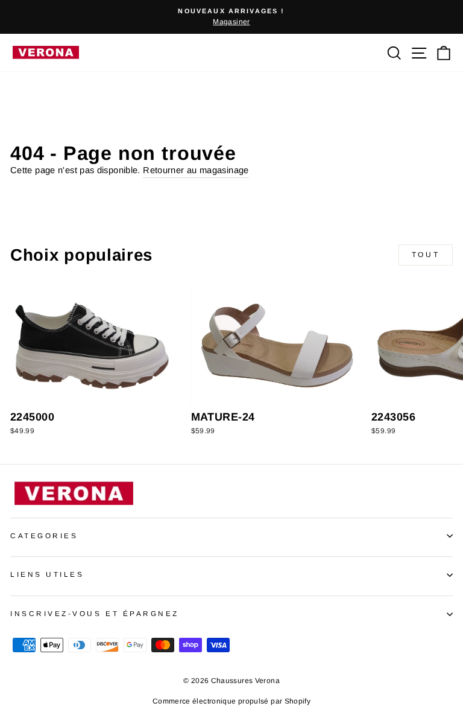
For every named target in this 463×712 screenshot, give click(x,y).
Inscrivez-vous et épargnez (94, 613)
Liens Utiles (47, 574)
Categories (44, 535)
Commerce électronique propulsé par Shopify (231, 701)
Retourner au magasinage (195, 170)
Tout (425, 254)
